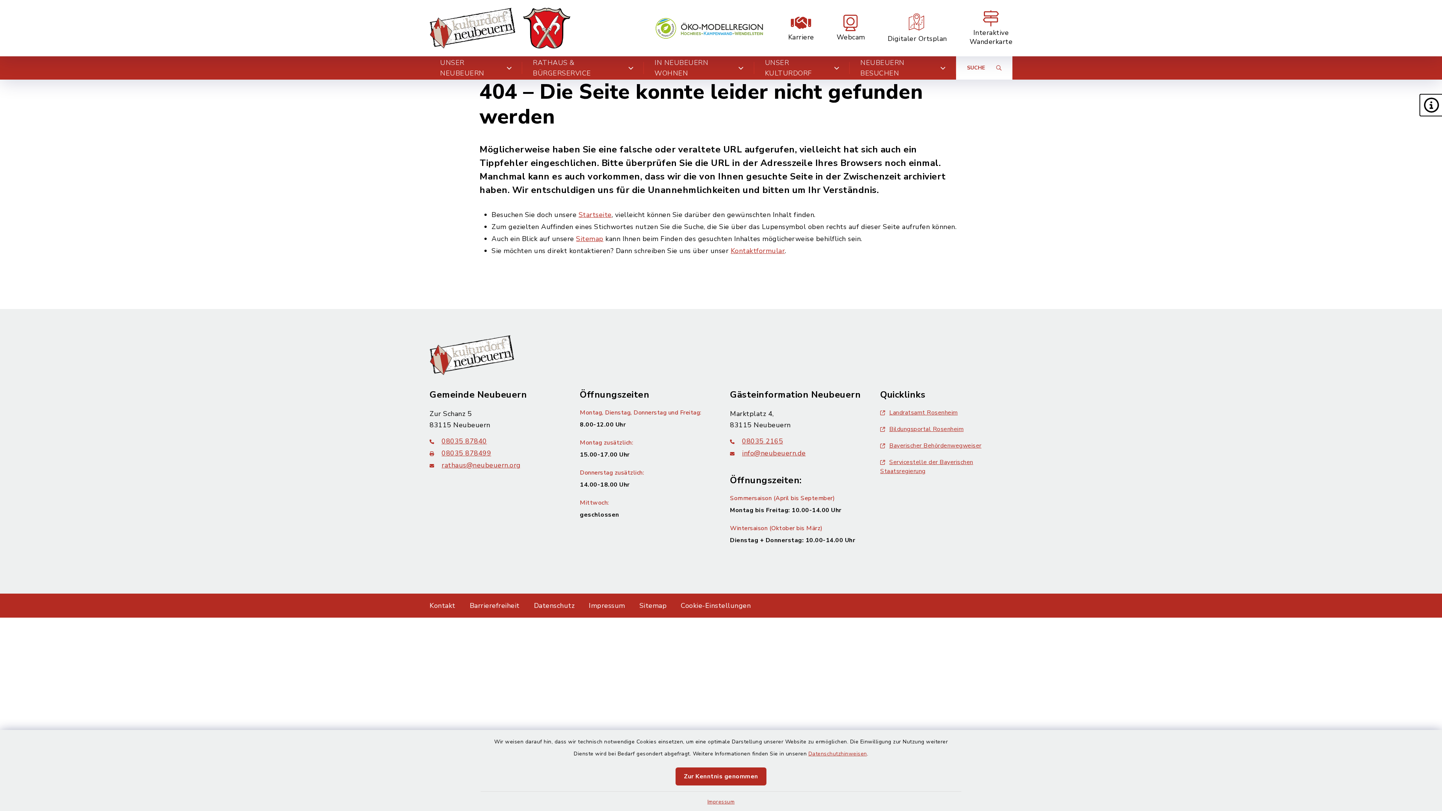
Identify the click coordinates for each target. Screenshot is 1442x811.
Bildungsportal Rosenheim (926, 429)
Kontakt (443, 605)
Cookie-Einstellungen (716, 605)
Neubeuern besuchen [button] (882, 68)
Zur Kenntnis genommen (721, 776)
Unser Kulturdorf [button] (788, 68)
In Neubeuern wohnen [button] (681, 68)
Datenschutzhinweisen (837, 753)
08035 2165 (762, 441)
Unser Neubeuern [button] (462, 68)
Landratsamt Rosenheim (923, 413)
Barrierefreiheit (495, 605)
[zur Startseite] (500, 28)
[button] (1430, 105)
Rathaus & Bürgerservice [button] (562, 68)
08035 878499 (466, 453)
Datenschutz (554, 605)
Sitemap (589, 238)
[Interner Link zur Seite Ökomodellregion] (709, 28)
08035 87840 (464, 441)
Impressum (721, 801)
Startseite (595, 214)
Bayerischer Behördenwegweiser (935, 446)
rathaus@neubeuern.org (481, 465)
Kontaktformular (758, 250)
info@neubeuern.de (774, 453)
